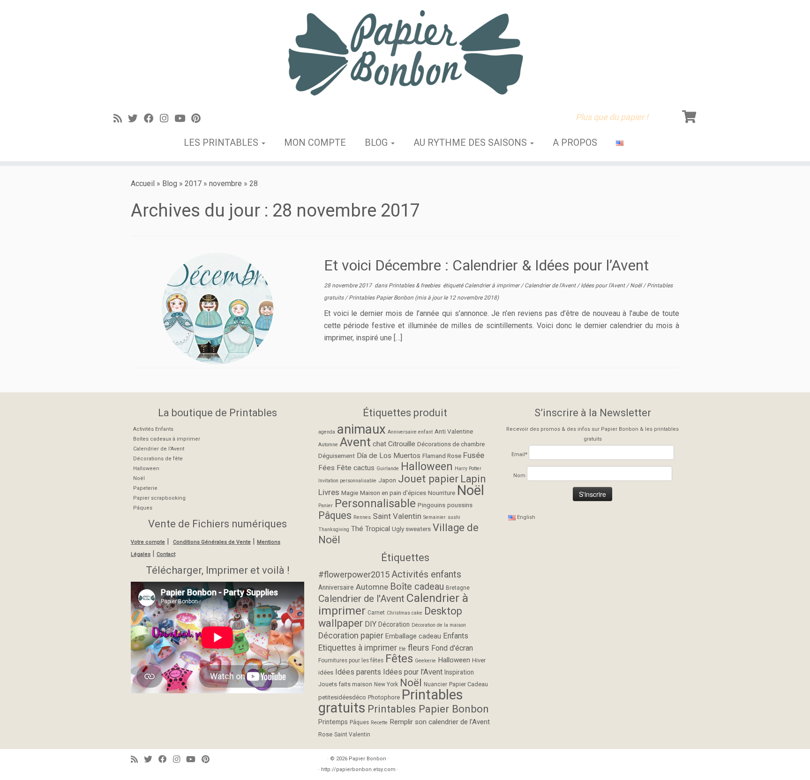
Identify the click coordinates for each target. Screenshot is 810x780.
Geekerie (425, 661)
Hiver (479, 660)
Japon (387, 480)
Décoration (394, 624)
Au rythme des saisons (471, 142)
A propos (575, 142)
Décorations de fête (158, 459)
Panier (325, 505)
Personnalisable (375, 503)
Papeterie (145, 488)
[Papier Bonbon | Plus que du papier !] (405, 52)
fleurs (418, 647)
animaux (361, 429)
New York (386, 684)
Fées (326, 468)
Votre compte (148, 542)
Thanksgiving (333, 529)
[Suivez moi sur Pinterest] (199, 118)
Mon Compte (315, 142)
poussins (459, 505)
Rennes (362, 517)
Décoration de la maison (439, 625)
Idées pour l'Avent (603, 285)
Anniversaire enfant (410, 432)
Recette (379, 723)
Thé (357, 529)
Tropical (377, 529)
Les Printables (222, 142)
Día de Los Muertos (388, 455)
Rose (325, 734)
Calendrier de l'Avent (551, 285)
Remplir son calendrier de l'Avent (440, 722)
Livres (328, 492)
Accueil (143, 183)
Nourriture (441, 492)
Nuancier (435, 684)
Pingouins (431, 505)
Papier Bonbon (367, 759)
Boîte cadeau (417, 586)
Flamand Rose (441, 455)
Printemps (333, 722)
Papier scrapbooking (159, 498)
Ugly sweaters (411, 528)
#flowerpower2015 (354, 574)
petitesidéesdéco (342, 697)
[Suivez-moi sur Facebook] (152, 118)
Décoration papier (350, 635)
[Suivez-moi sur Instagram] (167, 118)
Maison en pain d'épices (393, 492)
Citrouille (401, 444)
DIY (370, 624)
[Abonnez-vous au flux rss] (120, 118)
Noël (636, 285)
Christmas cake (404, 613)
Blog (377, 142)
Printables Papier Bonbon (382, 297)
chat (379, 444)
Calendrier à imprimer (493, 285)
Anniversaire (336, 587)
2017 (193, 183)
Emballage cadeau (413, 636)
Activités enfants (426, 574)
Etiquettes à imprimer (357, 647)
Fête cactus (356, 468)
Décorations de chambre (451, 444)
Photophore (384, 697)
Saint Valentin (397, 516)
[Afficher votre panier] (690, 115)
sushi (454, 517)
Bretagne (458, 588)
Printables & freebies (415, 285)
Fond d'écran (452, 648)
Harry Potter (468, 468)
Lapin (473, 479)
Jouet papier (428, 478)
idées (325, 672)
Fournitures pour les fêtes (350, 660)
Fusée (473, 455)
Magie (349, 492)
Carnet (376, 612)
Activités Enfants (153, 429)
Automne (328, 445)
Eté (402, 649)
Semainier (434, 517)
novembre (225, 183)
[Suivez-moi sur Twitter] (136, 118)
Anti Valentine (454, 431)
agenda (326, 432)
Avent (355, 442)
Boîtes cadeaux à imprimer (166, 439)
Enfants (455, 635)
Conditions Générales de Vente (212, 542)
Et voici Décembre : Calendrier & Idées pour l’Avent (486, 265)
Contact (166, 554)
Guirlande (387, 468)
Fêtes (399, 658)
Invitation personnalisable (347, 481)
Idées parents (358, 672)
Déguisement (336, 455)
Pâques (142, 508)
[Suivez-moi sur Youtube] (182, 118)
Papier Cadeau (468, 684)
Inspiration (459, 672)
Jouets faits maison (345, 684)
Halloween (146, 468)
